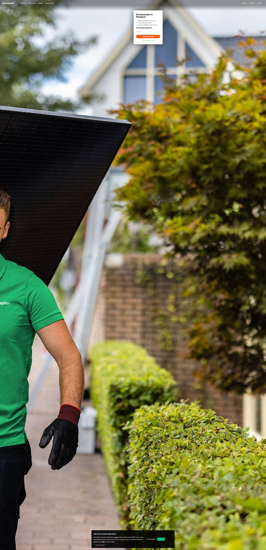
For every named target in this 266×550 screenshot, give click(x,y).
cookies (116, 537)
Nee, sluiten (151, 539)
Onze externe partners (100, 545)
